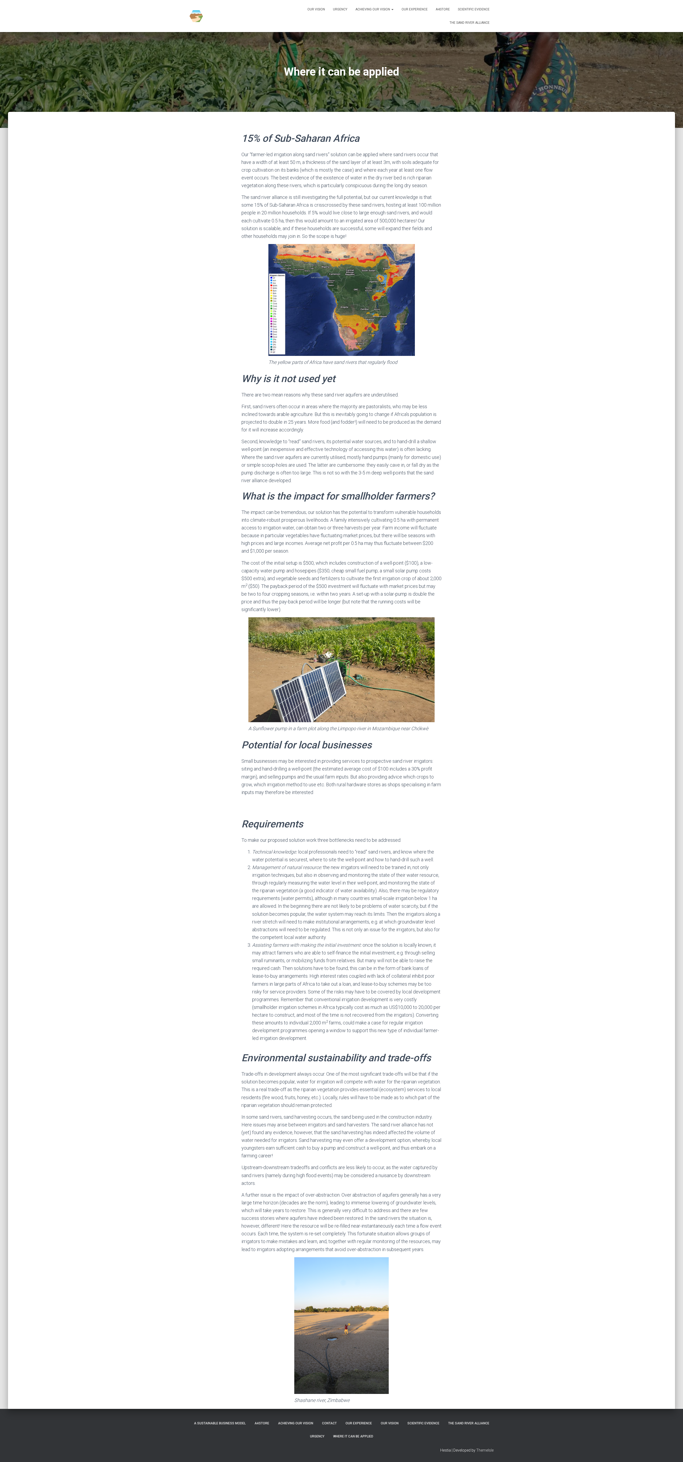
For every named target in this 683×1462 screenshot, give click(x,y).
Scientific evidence (474, 9)
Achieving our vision (373, 9)
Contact (329, 1423)
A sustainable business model (220, 1423)
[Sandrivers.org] (196, 16)
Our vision (316, 9)
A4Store (443, 9)
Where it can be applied (353, 1436)
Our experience (415, 9)
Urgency (340, 9)
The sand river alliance (470, 23)
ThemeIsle (485, 1450)
